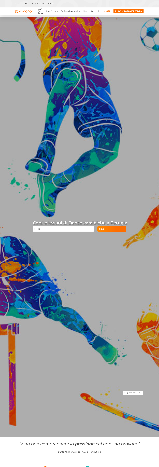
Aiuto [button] (92, 11)
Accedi (107, 11)
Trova (101, 229)
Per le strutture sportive (70, 11)
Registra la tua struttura (128, 11)
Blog (85, 11)
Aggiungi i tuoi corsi (132, 393)
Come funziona (51, 11)
